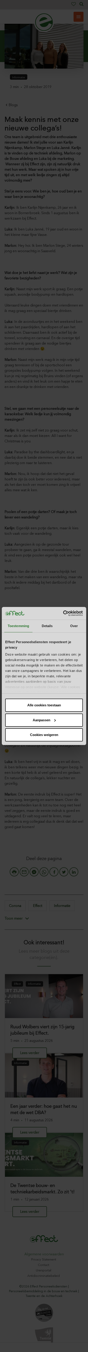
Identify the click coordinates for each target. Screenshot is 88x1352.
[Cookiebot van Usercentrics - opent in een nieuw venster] (63, 613)
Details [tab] (47, 626)
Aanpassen (41, 720)
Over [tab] (74, 626)
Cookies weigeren (44, 735)
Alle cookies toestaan (44, 705)
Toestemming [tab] (18, 626)
